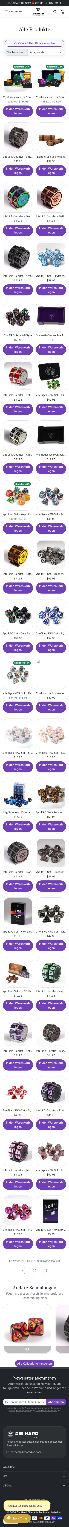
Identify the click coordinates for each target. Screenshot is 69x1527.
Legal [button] (7, 1485)
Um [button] (5, 1476)
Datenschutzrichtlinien (46, 1410)
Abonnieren (56, 1402)
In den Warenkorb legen (18, 111)
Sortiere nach (16, 52)
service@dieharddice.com (26, 1451)
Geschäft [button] (10, 1466)
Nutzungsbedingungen (20, 1410)
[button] (13, 12)
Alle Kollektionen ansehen (34, 1363)
